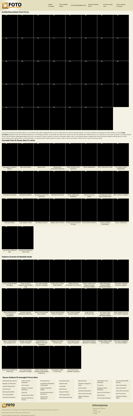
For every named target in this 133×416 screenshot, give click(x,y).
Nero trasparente (45, 132)
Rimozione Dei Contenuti (99, 408)
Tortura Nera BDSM (8, 394)
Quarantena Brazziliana (84, 391)
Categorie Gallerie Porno (93, 5)
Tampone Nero (63, 383)
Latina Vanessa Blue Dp (65, 397)
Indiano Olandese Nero (9, 386)
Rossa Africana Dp (64, 381)
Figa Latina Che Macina (9, 397)
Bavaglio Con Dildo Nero (9, 383)
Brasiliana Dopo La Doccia (10, 381)
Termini (95, 410)
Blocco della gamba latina (19, 136)
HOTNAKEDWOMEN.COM (78, 5)
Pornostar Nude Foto (108, 5)
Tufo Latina (100, 385)
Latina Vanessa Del (64, 394)
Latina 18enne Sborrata (122, 391)
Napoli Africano (82, 381)
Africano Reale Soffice (28, 395)
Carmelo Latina (82, 388)
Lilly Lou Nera (25, 385)
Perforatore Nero (45, 381)
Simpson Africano (64, 392)
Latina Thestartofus (121, 385)
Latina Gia (24, 392)
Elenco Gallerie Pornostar (121, 5)
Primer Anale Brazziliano (104, 398)
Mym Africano (63, 389)
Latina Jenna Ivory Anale (85, 393)
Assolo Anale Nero (121, 388)
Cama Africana (6, 389)
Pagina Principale (51, 5)
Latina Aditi (62, 386)
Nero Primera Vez (121, 393)
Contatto (95, 413)
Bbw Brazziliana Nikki (8, 392)
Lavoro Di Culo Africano (103, 392)
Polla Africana (101, 395)
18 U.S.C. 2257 (97, 411)
